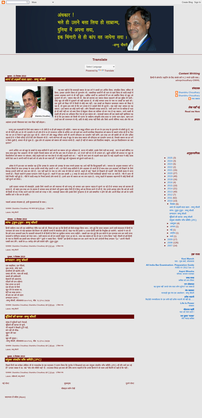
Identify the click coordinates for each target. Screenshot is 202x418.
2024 (170, 161)
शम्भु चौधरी (15, 212)
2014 (170, 188)
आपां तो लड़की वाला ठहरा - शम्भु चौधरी (25, 79)
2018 (170, 179)
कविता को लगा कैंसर (186, 280)
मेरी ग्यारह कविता (188, 318)
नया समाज (196, 98)
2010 (170, 201)
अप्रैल (173, 233)
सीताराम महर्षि (189, 309)
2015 (170, 185)
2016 (170, 182)
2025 (170, 158)
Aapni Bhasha (186, 271)
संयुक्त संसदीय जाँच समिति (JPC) (23, 359)
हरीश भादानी (189, 297)
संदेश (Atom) (20, 397)
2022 (170, 167)
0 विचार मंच (59, 246)
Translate (109, 70)
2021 (170, 170)
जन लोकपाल (189, 284)
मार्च (172, 236)
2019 (170, 176)
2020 (170, 173)
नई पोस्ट (5, 383)
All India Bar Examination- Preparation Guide (170, 265)
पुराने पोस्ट (130, 383)
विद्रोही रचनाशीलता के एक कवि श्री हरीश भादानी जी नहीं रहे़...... (170, 299)
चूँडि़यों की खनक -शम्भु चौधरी (20, 316)
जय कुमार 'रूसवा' (187, 316)
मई (171, 230)
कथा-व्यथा (190, 277)
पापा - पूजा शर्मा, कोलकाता (184, 261)
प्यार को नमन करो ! (187, 312)
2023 (170, 164)
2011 (170, 198)
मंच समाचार (189, 290)
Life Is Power (187, 303)
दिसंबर (173, 204)
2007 (170, 245)
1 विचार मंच (49, 208)
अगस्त (173, 226)
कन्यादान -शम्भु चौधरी (16, 260)
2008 (170, 242)
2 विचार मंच (59, 346)
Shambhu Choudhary (189, 92)
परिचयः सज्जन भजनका (185, 274)
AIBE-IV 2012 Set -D (184, 267)
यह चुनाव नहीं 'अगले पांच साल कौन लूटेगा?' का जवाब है (174, 286)
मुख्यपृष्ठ (67, 383)
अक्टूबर (173, 223)
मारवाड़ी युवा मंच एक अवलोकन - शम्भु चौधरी (177, 293)
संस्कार (191, 306)
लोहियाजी (14, 376)
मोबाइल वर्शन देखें (68, 388)
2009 (170, 239)
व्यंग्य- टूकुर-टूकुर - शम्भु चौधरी (21, 222)
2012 (170, 194)
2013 (170, 191)
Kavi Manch (187, 258)
